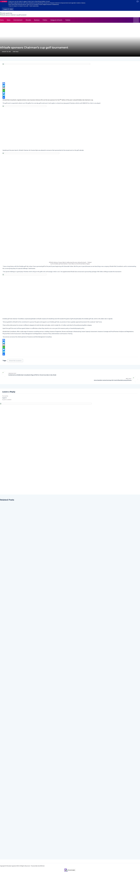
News (8, 20)
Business (37, 20)
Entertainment (18, 20)
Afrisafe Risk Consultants (15, 360)
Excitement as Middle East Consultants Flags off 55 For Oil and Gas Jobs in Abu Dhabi (32, 375)
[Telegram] (70, 95)
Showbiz (28, 20)
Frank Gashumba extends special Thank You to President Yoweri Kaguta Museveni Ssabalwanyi (33, 4)
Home (2, 20)
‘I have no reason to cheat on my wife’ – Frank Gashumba (23, 6)
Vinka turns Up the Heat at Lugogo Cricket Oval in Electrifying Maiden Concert (29, 1)
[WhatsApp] (70, 90)
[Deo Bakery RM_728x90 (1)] (70, 72)
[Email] (70, 88)
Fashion (67, 20)
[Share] (70, 97)
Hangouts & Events (56, 20)
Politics (45, 20)
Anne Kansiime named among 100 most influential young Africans (112, 380)
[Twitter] (70, 86)
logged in (4, 397)
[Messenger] (70, 93)
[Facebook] (70, 83)
